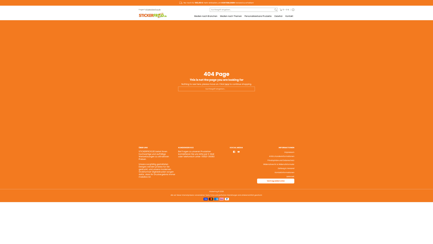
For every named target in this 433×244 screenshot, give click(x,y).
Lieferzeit (290, 176)
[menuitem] (284, 9)
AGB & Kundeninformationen (281, 156)
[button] (234, 152)
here (227, 84)
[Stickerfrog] (153, 15)
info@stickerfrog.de (153, 10)
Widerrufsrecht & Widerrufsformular (278, 164)
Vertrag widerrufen (276, 181)
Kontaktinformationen (284, 172)
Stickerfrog (213, 191)
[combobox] (242, 10)
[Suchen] (275, 10)
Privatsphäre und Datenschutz (280, 160)
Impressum (289, 152)
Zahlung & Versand (286, 168)
